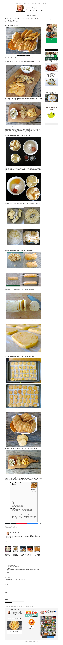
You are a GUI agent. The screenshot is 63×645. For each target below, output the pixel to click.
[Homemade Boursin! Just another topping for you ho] (50, 634)
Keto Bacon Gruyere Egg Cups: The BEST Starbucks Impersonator (8, 555)
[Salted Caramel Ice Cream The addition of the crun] (46, 630)
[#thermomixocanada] (46, 622)
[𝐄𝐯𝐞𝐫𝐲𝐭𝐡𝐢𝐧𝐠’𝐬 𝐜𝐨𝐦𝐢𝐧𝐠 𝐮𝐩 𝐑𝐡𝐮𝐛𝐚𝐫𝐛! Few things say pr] (50, 630)
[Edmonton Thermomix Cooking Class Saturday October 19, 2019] (51, 59)
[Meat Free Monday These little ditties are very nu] (46, 634)
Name (6, 592)
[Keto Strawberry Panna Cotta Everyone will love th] (42, 634)
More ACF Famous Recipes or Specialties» (51, 76)
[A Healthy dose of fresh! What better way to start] (42, 630)
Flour (11, 527)
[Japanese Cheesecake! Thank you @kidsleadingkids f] (54, 630)
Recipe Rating (7, 581)
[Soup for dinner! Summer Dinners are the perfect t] (54, 626)
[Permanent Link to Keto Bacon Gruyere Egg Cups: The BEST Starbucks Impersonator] (8, 551)
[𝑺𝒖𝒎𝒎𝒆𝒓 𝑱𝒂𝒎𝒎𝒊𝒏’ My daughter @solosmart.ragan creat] (50, 622)
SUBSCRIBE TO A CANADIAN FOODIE (24, 533)
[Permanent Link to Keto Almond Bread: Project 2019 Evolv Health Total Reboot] (30, 551)
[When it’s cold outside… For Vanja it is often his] (42, 626)
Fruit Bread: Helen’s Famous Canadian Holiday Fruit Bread (23, 555)
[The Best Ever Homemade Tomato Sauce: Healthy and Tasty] (51, 67)
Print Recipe (27, 55)
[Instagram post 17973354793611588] (46, 618)
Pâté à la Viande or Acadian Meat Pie (14, 632)
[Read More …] (15, 614)
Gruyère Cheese (14, 527)
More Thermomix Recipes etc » (51, 61)
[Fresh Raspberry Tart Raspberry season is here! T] (54, 618)
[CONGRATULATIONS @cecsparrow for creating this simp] (50, 618)
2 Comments (16, 21)
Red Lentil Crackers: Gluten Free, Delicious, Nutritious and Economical (37, 555)
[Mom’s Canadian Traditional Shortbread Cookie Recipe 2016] (51, 101)
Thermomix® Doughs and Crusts (15, 526)
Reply (8, 572)
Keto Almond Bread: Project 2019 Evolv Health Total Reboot (29, 555)
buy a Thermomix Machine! (21, 538)
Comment (7, 584)
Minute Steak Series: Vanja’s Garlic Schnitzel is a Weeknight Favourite (15, 555)
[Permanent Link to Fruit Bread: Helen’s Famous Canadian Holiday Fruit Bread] (23, 551)
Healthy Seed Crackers (20, 478)
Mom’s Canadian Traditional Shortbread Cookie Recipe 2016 (51, 93)
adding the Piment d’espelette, (15, 98)
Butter (10, 527)
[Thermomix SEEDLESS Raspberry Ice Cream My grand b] (42, 622)
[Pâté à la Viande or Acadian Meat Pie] (14, 625)
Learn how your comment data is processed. (26, 606)
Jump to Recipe (21, 55)
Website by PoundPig (34, 641)
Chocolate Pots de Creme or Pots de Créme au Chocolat (51, 88)
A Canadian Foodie (31, 8)
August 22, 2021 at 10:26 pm (14, 566)
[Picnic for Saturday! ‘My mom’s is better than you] (50, 626)
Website (6, 599)
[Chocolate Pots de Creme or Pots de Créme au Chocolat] (51, 82)
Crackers (10, 526)
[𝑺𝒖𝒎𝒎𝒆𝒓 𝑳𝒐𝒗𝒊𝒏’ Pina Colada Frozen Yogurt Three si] (46, 626)
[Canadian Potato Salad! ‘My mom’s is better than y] (54, 634)
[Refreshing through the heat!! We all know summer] (54, 622)
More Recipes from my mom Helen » (51, 103)
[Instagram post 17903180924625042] (42, 618)
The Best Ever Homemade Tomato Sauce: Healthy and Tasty (51, 74)
